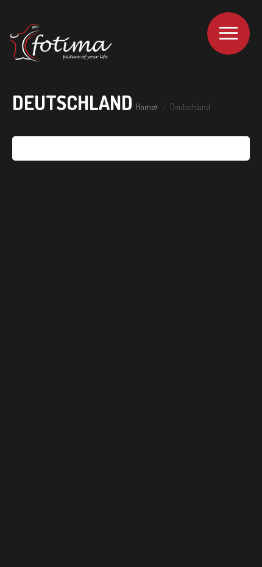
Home (145, 107)
